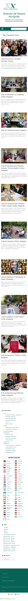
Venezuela (20, 516)
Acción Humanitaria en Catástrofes (13, 445)
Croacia (8, 477)
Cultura (4, 413)
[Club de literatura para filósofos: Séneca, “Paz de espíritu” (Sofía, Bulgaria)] (14, 155)
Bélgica (19, 469)
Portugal (8, 503)
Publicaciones (6, 433)
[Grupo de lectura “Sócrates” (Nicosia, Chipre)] (14, 47)
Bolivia (19, 465)
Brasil (19, 467)
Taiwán (8, 514)
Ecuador (19, 479)
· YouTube (5, 532)
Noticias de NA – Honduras (9, 541)
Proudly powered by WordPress (8, 587)
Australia (20, 463)
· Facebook (5, 527)
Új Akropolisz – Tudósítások (9, 547)
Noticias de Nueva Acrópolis (14, 15)
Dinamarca (20, 477)
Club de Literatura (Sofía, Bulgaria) (13, 130)
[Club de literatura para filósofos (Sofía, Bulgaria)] (14, 381)
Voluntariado (6, 443)
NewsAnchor (22, 587)
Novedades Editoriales (11, 436)
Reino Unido (20, 503)
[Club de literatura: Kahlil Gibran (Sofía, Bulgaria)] (14, 304)
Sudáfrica (9, 512)
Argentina (9, 463)
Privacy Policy (5, 577)
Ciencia (7, 422)
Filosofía (5, 425)
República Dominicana (20, 506)
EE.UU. (8, 479)
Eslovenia (9, 484)
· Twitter (5, 531)
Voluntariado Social (10, 452)
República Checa (10, 505)
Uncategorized (6, 442)
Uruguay (8, 516)
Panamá (19, 499)
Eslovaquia (20, 482)
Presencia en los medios (11, 438)
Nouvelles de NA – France (9, 543)
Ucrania (19, 514)
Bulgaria (8, 469)
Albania (8, 461)
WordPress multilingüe (5, 598)
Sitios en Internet (9, 440)
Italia (8, 497)
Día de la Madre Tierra (11, 447)
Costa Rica (20, 475)
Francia (8, 486)
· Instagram (5, 529)
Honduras (20, 488)
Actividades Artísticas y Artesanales (13, 415)
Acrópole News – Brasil (8, 536)
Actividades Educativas (11, 420)
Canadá (8, 471)
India (19, 490)
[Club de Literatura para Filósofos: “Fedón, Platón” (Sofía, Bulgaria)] (14, 192)
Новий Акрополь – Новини (9, 549)
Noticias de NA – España (8, 540)
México (8, 499)
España (19, 484)
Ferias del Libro (9, 434)
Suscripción (4, 573)
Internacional (9, 492)
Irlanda (8, 495)
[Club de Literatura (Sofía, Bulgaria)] (14, 120)
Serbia (19, 510)
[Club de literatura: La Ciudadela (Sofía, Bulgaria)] (14, 84)
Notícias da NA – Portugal (9, 538)
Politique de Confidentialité (8, 580)
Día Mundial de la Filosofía (12, 427)
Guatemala (9, 488)
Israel (19, 495)
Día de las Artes (9, 423)
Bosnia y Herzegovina (9, 467)
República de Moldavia (9, 508)
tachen (8, 519)
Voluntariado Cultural (10, 449)
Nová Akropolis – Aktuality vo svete (11, 545)
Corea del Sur (9, 475)
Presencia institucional (8, 431)
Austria (8, 465)
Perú (8, 501)
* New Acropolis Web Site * (9, 534)
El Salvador (9, 482)
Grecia (19, 486)
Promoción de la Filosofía (11, 429)
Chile (19, 471)
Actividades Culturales (10, 416)
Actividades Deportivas (11, 418)
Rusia (8, 510)
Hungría (8, 490)
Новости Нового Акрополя (9, 550)
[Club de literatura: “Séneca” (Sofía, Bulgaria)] (14, 343)
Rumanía (20, 508)
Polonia (19, 501)
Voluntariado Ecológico (11, 450)
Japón (19, 497)
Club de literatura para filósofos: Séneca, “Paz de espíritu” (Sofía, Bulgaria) (13, 168)
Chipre (8, 473)
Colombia (20, 473)
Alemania (20, 461)
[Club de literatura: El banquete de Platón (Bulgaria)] (14, 266)
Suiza (19, 512)
